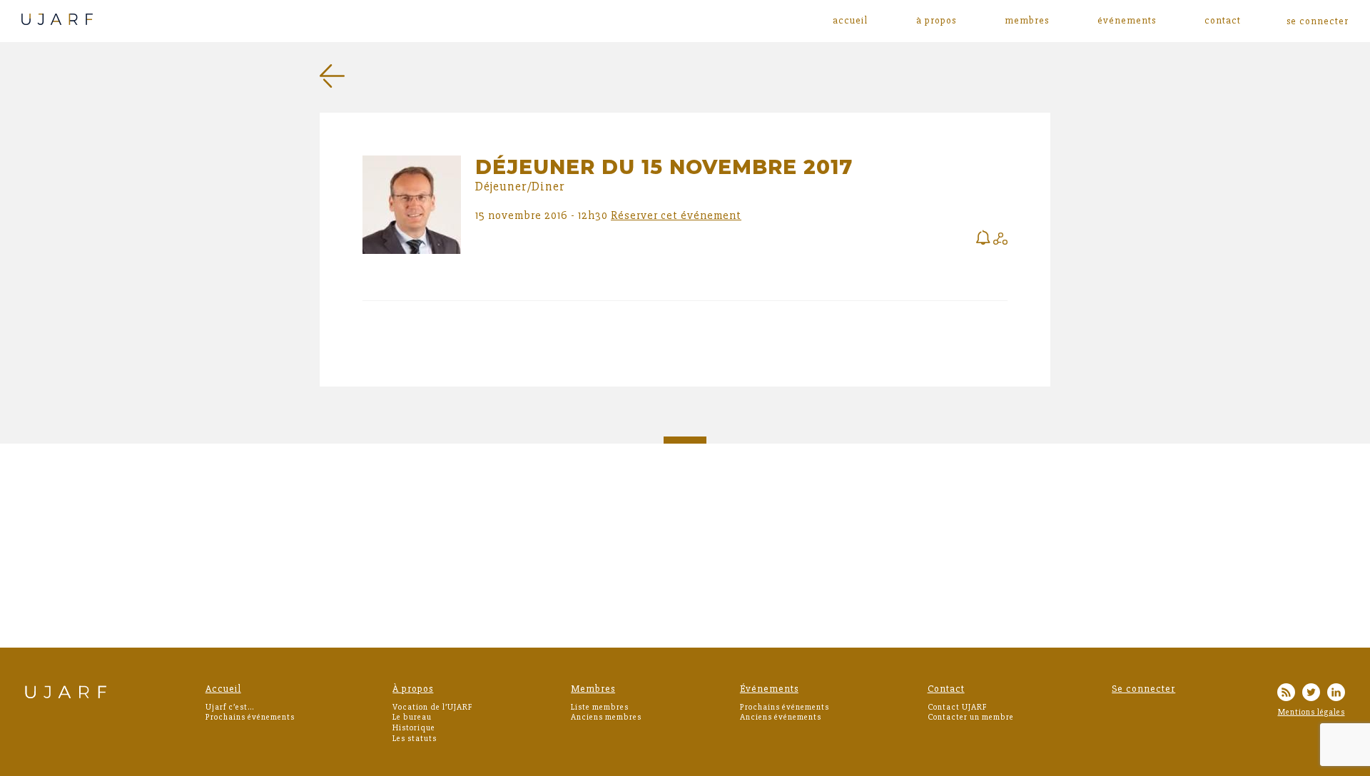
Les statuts (414, 738)
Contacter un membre (971, 717)
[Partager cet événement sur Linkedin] (1000, 241)
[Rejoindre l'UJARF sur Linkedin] (1336, 694)
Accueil (850, 20)
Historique (413, 728)
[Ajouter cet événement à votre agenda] (983, 239)
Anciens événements (780, 717)
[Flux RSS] (1286, 694)
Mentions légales (1311, 712)
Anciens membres (606, 717)
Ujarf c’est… (230, 707)
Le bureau (412, 717)
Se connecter (1143, 689)
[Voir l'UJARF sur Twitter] (1311, 694)
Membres (1027, 20)
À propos (936, 20)
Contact (1222, 20)
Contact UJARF (957, 707)
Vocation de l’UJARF (432, 707)
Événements (1126, 20)
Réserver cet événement (676, 215)
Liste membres (600, 707)
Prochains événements (250, 717)
